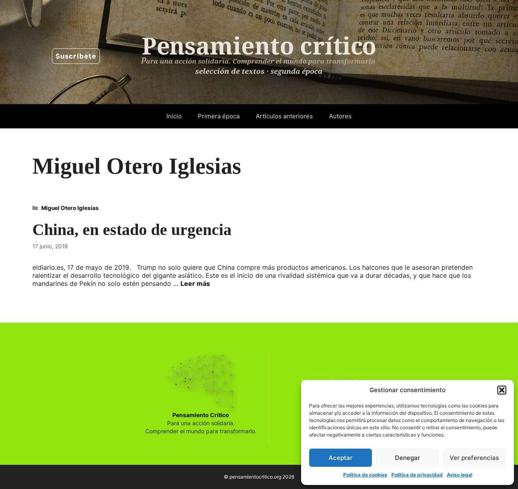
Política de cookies (365, 475)
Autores (340, 116)
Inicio (174, 116)
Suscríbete (75, 56)
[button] (502, 390)
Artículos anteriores (284, 116)
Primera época (219, 116)
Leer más (195, 283)
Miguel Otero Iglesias (70, 208)
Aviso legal (459, 475)
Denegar (407, 458)
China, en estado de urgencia (131, 229)
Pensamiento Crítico (200, 414)
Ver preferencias (474, 458)
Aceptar (340, 458)
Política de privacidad (417, 475)
